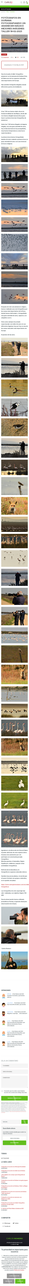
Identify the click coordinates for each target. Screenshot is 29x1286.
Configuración (14, 1276)
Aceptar (20, 1281)
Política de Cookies (19, 1270)
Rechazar (8, 1281)
